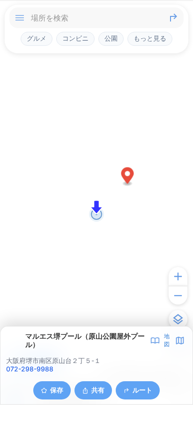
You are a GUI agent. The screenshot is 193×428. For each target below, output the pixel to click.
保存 (56, 390)
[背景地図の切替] (178, 319)
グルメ (36, 38)
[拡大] (178, 276)
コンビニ (75, 38)
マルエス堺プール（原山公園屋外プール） (85, 340)
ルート (142, 390)
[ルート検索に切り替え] (173, 17)
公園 (111, 38)
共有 (97, 390)
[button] (127, 177)
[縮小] (178, 295)
